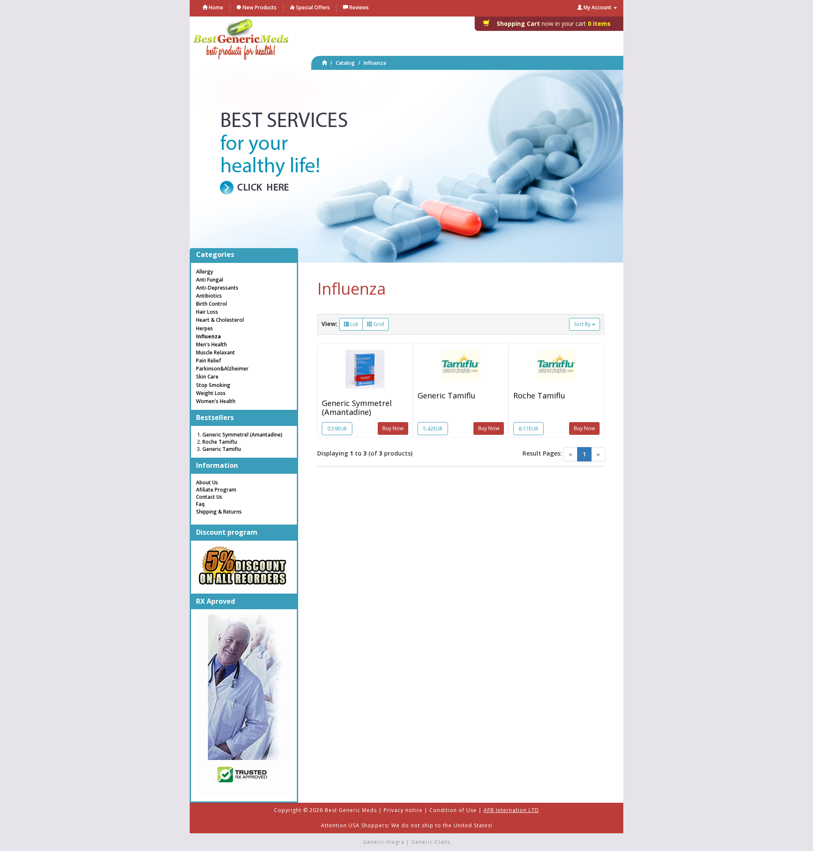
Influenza (375, 62)
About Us (207, 482)
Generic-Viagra (383, 841)
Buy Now (393, 428)
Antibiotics (209, 295)
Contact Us (209, 496)
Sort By (583, 324)
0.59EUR (337, 428)
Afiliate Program (216, 489)
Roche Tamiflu (539, 395)
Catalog (345, 62)
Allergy (204, 271)
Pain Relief (208, 360)
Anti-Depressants (217, 287)
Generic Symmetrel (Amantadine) (357, 407)
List (353, 324)
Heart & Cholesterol (220, 319)
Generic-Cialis (430, 841)
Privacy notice (403, 810)
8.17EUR (528, 428)
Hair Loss (207, 311)
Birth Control (211, 303)
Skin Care (207, 376)
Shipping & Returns (219, 511)
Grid (378, 324)
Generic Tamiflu (447, 395)
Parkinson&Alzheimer (222, 368)
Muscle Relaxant (215, 352)
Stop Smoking (213, 385)
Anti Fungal (209, 279)
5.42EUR (432, 428)
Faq (200, 504)
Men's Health (211, 344)
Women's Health (215, 401)
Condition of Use (453, 810)
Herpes (204, 328)
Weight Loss (211, 393)
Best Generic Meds (351, 810)
